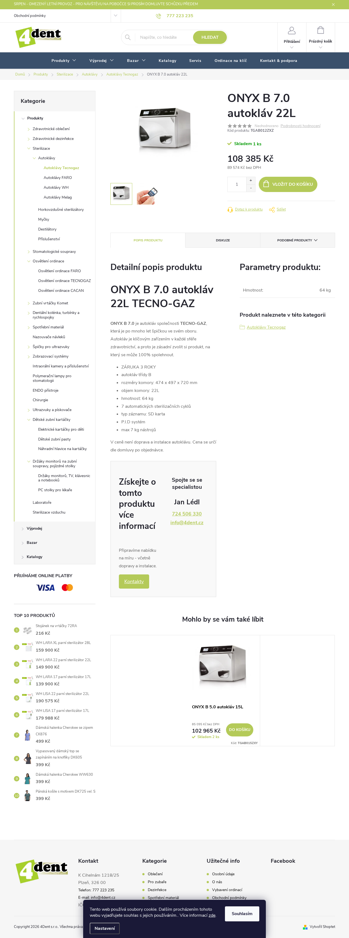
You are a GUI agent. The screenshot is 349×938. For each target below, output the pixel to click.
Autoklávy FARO (58, 177)
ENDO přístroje (45, 390)
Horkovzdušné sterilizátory (61, 209)
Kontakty (134, 581)
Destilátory (47, 229)
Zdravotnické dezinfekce (53, 138)
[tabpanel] (222, 690)
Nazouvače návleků (49, 337)
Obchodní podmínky (30, 15)
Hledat (210, 37)
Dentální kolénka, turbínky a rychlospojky (56, 315)
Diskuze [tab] (223, 240)
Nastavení (105, 928)
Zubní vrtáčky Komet (50, 303)
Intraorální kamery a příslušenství (61, 366)
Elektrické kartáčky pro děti (61, 429)
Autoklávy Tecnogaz (61, 167)
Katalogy (34, 556)
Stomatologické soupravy (54, 251)
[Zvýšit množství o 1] (250, 180)
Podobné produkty (294, 240)
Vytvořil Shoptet (322, 926)
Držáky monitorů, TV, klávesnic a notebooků (64, 478)
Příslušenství (49, 239)
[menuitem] (64, 60)
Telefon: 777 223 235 (96, 890)
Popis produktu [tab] (148, 240)
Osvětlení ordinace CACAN (61, 290)
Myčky (43, 219)
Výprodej (34, 528)
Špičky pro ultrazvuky (51, 346)
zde (212, 915)
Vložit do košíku (292, 184)
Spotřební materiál (48, 327)
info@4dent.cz (186, 522)
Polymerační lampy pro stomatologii (52, 378)
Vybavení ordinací (227, 890)
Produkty (35, 118)
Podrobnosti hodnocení (300, 126)
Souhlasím (242, 914)
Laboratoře (42, 502)
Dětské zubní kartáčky (51, 419)
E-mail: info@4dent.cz (96, 897)
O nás (217, 882)
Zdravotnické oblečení (51, 128)
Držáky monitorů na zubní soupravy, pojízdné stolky (55, 464)
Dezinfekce (157, 890)
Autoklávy (46, 158)
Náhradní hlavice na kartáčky (62, 448)
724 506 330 (187, 514)
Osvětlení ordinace (48, 261)
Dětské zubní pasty (54, 439)
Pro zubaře (157, 882)
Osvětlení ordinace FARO (59, 271)
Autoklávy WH (56, 187)
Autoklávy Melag (58, 197)
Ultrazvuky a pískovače (52, 409)
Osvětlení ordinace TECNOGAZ (64, 280)
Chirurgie (40, 400)
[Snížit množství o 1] (250, 188)
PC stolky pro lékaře (55, 490)
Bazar (32, 542)
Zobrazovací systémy (50, 356)
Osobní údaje (223, 874)
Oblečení (155, 874)
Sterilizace (41, 148)
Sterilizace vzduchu (49, 512)
